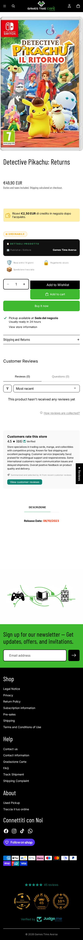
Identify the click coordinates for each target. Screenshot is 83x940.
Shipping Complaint (16, 780)
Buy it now (41, 306)
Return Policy (12, 701)
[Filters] (7, 388)
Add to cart (57, 294)
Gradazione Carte (14, 761)
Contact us (10, 749)
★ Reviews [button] (79, 473)
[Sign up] (74, 655)
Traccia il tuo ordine (16, 809)
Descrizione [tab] (37, 507)
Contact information (16, 755)
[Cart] (78, 6)
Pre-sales (9, 714)
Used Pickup (11, 802)
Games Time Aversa (46, 934)
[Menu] (4, 6)
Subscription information (19, 708)
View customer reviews (24, 482)
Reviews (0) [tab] (22, 376)
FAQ (6, 768)
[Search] (13, 6)
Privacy (8, 695)
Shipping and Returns (16, 339)
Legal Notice (11, 688)
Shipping (9, 720)
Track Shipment (13, 774)
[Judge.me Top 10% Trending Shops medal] (61, 901)
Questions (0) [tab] (60, 376)
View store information (23, 327)
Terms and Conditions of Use (22, 727)
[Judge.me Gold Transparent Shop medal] (22, 901)
